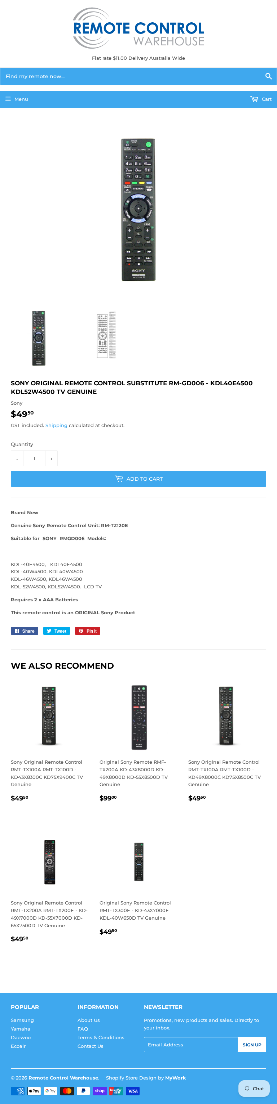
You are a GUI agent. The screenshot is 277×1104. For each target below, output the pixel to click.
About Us (89, 1020)
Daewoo (21, 1037)
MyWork (175, 1078)
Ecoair (18, 1046)
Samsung (22, 1020)
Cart (266, 99)
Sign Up (252, 1044)
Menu (21, 99)
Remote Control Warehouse (63, 1078)
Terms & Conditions (101, 1037)
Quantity (22, 444)
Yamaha (20, 1029)
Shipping (56, 425)
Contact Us (91, 1046)
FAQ (83, 1029)
